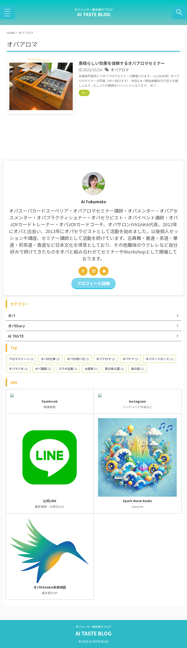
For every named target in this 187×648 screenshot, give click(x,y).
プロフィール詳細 (93, 283)
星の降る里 (114, 368)
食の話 (137, 368)
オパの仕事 (50, 359)
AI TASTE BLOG (93, 14)
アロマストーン (21, 359)
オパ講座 (43, 368)
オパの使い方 (78, 359)
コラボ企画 (67, 368)
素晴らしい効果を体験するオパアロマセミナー (122, 63)
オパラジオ (18, 368)
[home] (104, 271)
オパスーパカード (160, 359)
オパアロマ (120, 69)
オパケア (130, 359)
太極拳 (91, 368)
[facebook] (83, 271)
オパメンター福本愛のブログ (93, 626)
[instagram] (93, 271)
